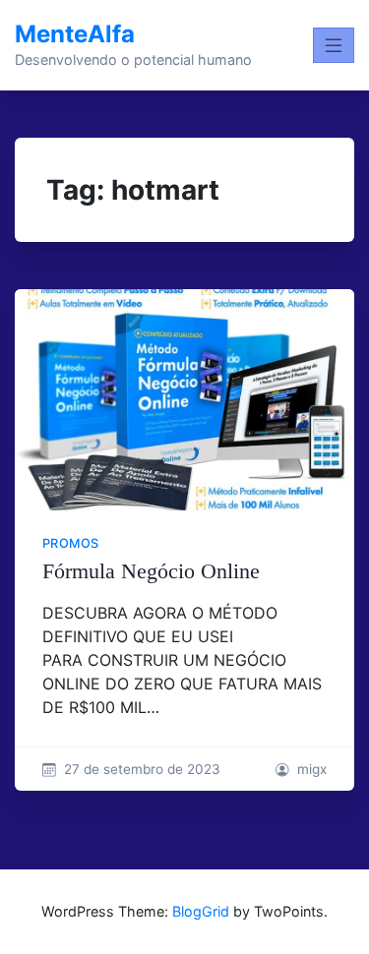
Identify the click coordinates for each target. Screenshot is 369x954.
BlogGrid (200, 911)
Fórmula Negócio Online (151, 571)
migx (312, 769)
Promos (70, 543)
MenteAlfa (75, 34)
